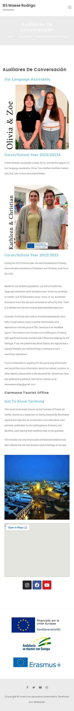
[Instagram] (27, 585)
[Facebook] (37, 585)
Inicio (11, 36)
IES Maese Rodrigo (19, 5)
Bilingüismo (25, 36)
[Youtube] (46, 585)
